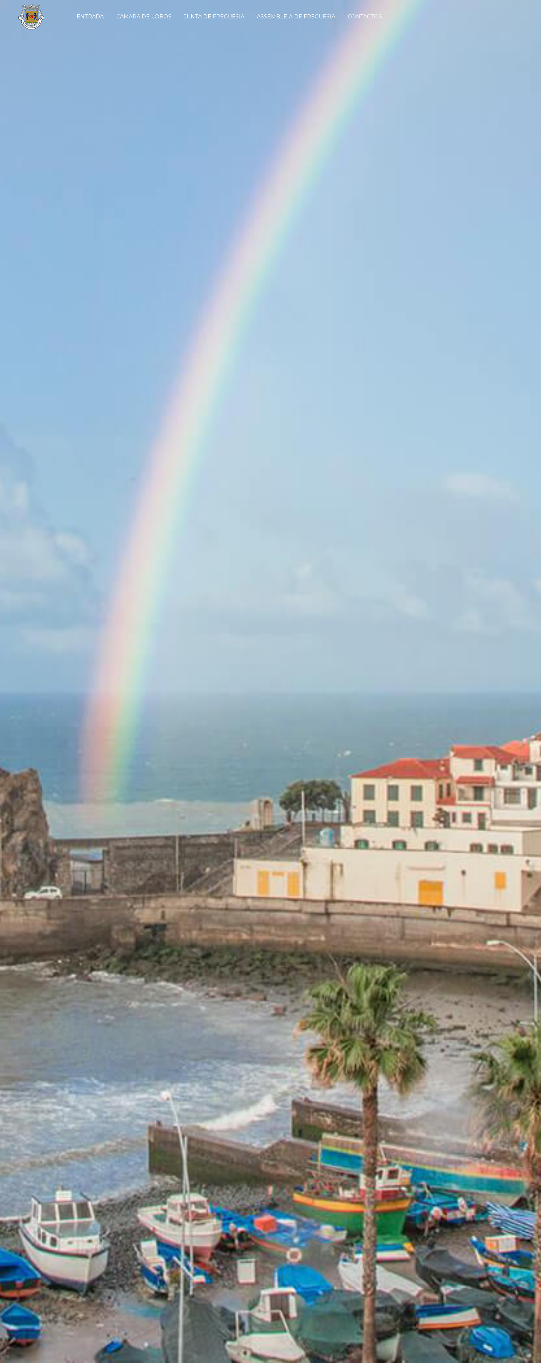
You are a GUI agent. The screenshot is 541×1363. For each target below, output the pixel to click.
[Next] (526, 681)
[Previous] (14, 681)
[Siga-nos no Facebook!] (472, 16)
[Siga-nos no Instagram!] (485, 16)
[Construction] (35, 16)
